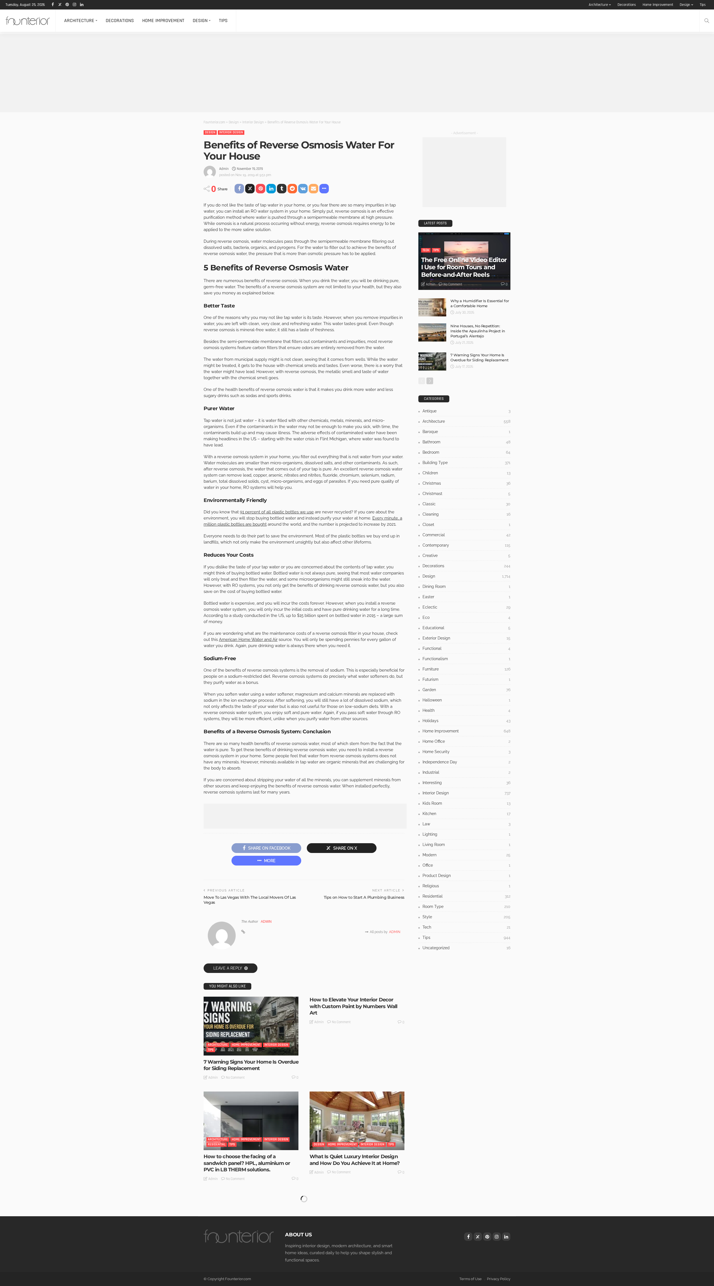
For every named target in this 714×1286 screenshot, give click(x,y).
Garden (466, 690)
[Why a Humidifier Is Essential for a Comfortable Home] (432, 307)
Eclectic (466, 607)
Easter (466, 597)
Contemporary (466, 545)
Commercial (466, 535)
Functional (466, 648)
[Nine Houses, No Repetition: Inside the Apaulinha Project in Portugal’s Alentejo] (432, 332)
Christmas (466, 483)
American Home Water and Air (248, 639)
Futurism (466, 679)
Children (466, 473)
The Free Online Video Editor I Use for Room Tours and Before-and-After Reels (463, 267)
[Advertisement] (167, 73)
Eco (466, 617)
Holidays (466, 720)
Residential (216, 1144)
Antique (466, 411)
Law (466, 824)
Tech (426, 250)
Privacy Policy (498, 1279)
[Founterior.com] (28, 20)
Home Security (466, 751)
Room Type (466, 906)
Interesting (466, 782)
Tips (703, 4)
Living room (466, 844)
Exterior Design (466, 638)
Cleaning (466, 514)
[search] (706, 20)
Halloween (466, 700)
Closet (466, 524)
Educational (466, 628)
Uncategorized (466, 948)
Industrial (466, 772)
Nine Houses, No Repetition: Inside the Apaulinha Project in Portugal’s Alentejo (477, 331)
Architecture (598, 4)
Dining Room (466, 586)
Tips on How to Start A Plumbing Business (364, 897)
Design (685, 4)
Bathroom (466, 442)
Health (466, 710)
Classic (466, 504)
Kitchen (466, 813)
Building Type (466, 462)
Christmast (466, 493)
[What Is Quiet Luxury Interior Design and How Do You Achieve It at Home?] (357, 1121)
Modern (466, 855)
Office (466, 865)
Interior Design (231, 132)
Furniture (466, 669)
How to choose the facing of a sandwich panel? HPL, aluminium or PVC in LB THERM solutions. (247, 1163)
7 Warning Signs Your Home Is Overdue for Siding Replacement (251, 1065)
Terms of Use (470, 1279)
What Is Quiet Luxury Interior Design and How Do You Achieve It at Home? (355, 1159)
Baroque (466, 431)
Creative (466, 555)
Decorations (626, 4)
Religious (466, 886)
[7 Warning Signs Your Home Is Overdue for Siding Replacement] (251, 1026)
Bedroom (466, 452)
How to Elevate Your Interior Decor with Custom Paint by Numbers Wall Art (353, 1006)
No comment (235, 1077)
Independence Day (466, 762)
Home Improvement (658, 4)
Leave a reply (228, 968)
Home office (466, 741)
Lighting (466, 834)
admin (224, 169)
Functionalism (466, 659)
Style (466, 917)
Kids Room (466, 803)
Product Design (466, 875)
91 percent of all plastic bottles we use (277, 512)
